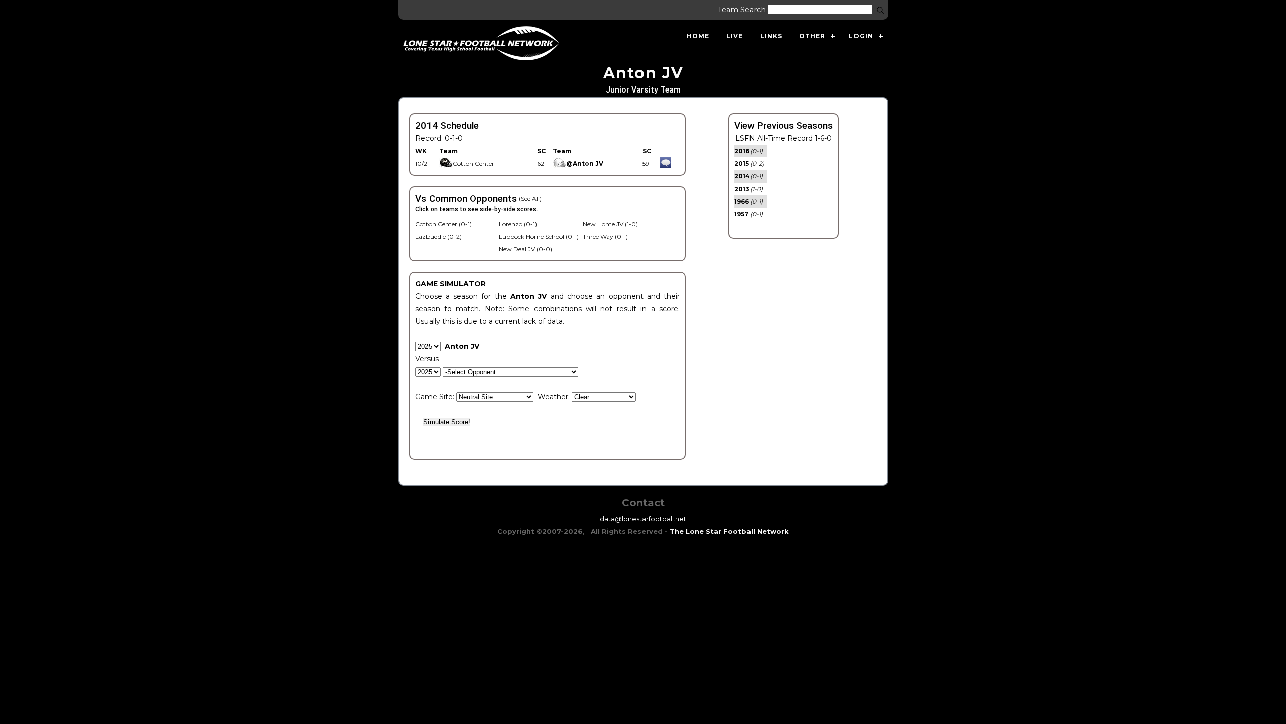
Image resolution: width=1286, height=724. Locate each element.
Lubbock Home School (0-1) (539, 236)
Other (812, 36)
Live (734, 36)
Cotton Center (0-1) (443, 224)
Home (698, 36)
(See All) (530, 198)
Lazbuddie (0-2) (438, 236)
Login (861, 36)
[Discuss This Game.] (665, 163)
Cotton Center (473, 163)
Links (771, 36)
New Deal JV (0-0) (525, 249)
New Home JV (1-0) (610, 224)
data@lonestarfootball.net (643, 519)
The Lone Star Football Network (729, 531)
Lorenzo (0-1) (518, 224)
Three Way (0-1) (605, 236)
